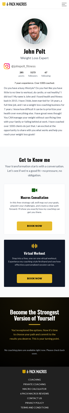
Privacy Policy (34, 402)
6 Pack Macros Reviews (34, 393)
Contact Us (34, 398)
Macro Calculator (34, 389)
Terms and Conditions (35, 407)
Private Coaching (34, 384)
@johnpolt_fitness (23, 66)
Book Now (34, 226)
